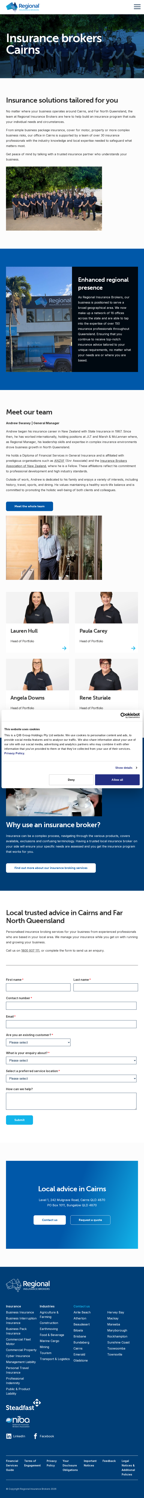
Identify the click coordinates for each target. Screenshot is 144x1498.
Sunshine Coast (118, 1342)
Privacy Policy (52, 1463)
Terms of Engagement (32, 1463)
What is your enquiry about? (35, 1053)
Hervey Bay (115, 1312)
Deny (71, 779)
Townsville (114, 1354)
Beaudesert (82, 1324)
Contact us (49, 1220)
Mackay (112, 1318)
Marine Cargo (49, 1341)
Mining (44, 1347)
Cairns (78, 1348)
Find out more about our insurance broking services (50, 868)
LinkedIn (19, 1436)
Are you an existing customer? (37, 1035)
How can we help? (19, 1089)
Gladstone (81, 1360)
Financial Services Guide (12, 1465)
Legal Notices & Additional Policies (128, 1467)
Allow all (117, 779)
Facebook (47, 1436)
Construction (49, 1323)
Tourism (45, 1353)
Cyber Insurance (18, 1356)
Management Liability (21, 1362)
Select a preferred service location (40, 1071)
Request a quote (90, 1220)
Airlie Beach (82, 1312)
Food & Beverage (52, 1335)
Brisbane (80, 1336)
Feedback (109, 1460)
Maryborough (117, 1330)
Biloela (78, 1330)
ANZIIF (59, 461)
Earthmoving (49, 1329)
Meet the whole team (29, 506)
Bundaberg (81, 1342)
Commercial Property (21, 1350)
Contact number (26, 998)
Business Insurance (20, 1312)
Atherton (80, 1318)
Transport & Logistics (55, 1359)
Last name (90, 980)
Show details (123, 767)
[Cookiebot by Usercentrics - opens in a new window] (123, 715)
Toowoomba (116, 1348)
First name (22, 980)
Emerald (79, 1354)
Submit (19, 1120)
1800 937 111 (30, 950)
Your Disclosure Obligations (70, 1465)
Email (18, 1016)
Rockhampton (117, 1336)
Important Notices (90, 1463)
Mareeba (113, 1324)
